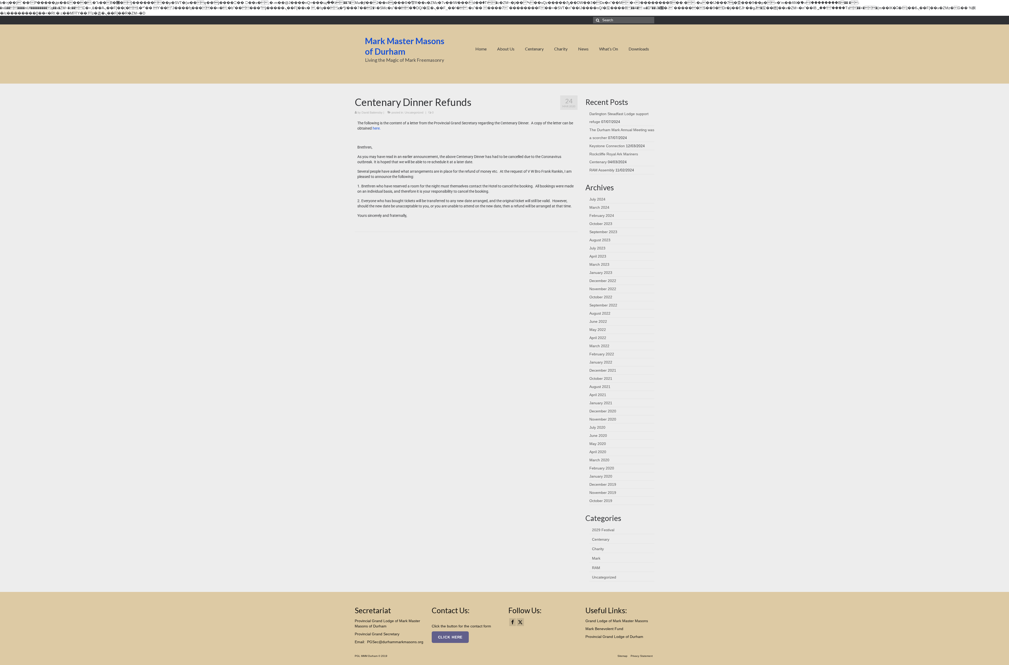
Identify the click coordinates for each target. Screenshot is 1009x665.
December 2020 (602, 411)
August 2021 (599, 387)
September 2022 (603, 305)
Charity (598, 549)
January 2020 (600, 476)
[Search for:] (623, 20)
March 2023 (599, 264)
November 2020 (602, 419)
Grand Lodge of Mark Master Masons (616, 621)
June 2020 (598, 435)
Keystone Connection (607, 146)
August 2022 (599, 313)
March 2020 (599, 460)
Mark (596, 558)
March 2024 (599, 207)
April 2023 (597, 256)
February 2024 (601, 215)
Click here (450, 637)
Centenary (600, 539)
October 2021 (600, 378)
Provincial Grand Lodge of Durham (614, 637)
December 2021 (602, 370)
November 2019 (602, 492)
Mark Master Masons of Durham (404, 46)
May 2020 (597, 444)
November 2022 (602, 289)
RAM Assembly (601, 170)
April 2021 (597, 395)
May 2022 (597, 330)
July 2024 (597, 199)
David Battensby (372, 112)
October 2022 (600, 297)
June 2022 (598, 321)
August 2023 (599, 240)
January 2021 (600, 403)
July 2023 (597, 248)
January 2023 (600, 272)
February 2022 (601, 354)
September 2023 (603, 232)
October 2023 (600, 224)
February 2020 (601, 468)
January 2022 (600, 362)
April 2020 (597, 452)
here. (377, 128)
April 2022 (597, 338)
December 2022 (602, 281)
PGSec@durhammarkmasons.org (395, 642)
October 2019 (600, 501)
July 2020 (597, 427)
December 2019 (602, 484)
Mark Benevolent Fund (604, 629)
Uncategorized (414, 112)
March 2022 (599, 346)
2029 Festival (603, 530)
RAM (596, 568)
